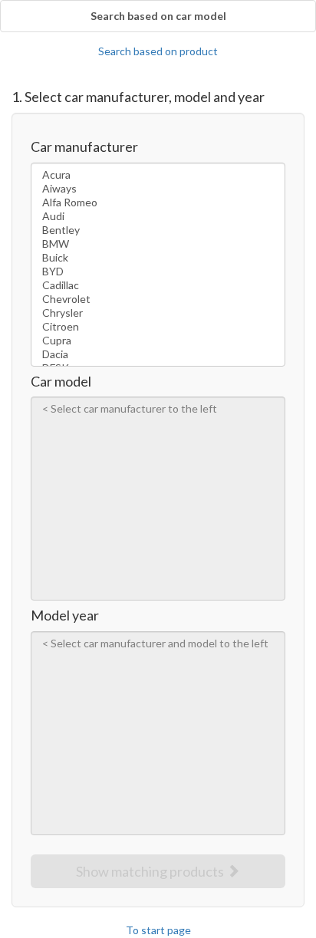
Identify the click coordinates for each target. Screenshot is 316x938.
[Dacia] (158, 354)
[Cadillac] (158, 285)
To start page (158, 929)
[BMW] (158, 244)
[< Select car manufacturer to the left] (158, 409)
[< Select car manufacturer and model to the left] (158, 643)
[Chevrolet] (158, 299)
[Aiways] (158, 189)
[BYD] (158, 271)
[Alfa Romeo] (158, 202)
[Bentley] (158, 230)
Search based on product (158, 51)
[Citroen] (158, 327)
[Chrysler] (158, 313)
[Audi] (158, 216)
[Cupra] (158, 340)
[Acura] (158, 175)
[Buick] (158, 258)
